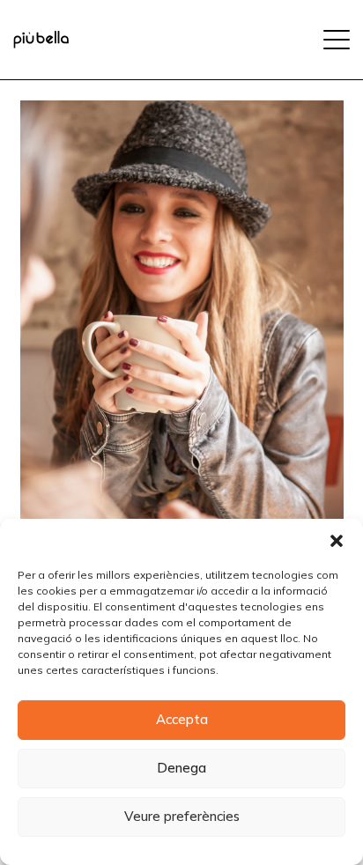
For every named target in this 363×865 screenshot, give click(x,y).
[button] (336, 541)
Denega (181, 767)
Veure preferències (182, 816)
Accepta (182, 719)
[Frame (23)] (41, 39)
